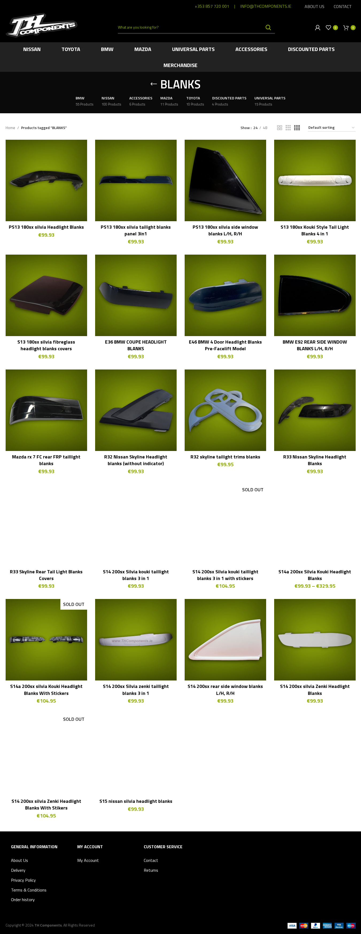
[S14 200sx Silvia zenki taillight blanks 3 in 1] (136, 639)
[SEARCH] (268, 27)
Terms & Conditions (28, 890)
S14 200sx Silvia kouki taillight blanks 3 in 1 (136, 575)
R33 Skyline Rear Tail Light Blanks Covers (46, 575)
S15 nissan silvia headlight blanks (135, 801)
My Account (88, 860)
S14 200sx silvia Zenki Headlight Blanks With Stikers (46, 804)
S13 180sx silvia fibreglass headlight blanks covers (46, 345)
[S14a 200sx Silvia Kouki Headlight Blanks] (315, 525)
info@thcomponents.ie (265, 6)
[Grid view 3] (288, 127)
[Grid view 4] (297, 127)
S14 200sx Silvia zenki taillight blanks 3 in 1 (136, 689)
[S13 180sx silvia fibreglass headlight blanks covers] (46, 295)
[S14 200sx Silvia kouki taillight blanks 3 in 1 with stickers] (225, 525)
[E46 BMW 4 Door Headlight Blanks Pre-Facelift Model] (225, 295)
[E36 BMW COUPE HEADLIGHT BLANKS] (136, 295)
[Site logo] (42, 25)
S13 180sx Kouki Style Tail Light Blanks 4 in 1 (315, 230)
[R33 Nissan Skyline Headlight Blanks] (315, 410)
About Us (19, 860)
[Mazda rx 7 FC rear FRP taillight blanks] (46, 410)
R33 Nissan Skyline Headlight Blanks (314, 460)
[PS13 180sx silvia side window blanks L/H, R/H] (225, 180)
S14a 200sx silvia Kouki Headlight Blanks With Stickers (46, 689)
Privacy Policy (23, 880)
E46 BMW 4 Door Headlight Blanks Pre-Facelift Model (225, 345)
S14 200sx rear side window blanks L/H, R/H (225, 689)
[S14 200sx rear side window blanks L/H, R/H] (225, 639)
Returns (151, 870)
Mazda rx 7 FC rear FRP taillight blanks (46, 460)
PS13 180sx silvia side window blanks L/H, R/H (225, 230)
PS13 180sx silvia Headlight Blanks (46, 227)
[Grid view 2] (279, 127)
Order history (23, 899)
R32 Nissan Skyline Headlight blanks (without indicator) (135, 460)
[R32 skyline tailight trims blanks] (225, 410)
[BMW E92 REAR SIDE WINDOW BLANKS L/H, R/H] (315, 295)
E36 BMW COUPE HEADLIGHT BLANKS (136, 345)
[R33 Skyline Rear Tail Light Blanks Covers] (46, 525)
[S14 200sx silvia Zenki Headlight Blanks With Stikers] (46, 754)
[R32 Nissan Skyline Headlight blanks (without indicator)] (136, 410)
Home (10, 127)
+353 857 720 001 (212, 6)
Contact (151, 860)
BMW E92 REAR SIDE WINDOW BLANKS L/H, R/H (315, 345)
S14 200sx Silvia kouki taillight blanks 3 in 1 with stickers (225, 575)
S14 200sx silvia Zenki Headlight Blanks (315, 689)
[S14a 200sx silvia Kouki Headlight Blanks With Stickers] (46, 639)
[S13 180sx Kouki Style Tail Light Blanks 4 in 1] (315, 180)
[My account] (317, 27)
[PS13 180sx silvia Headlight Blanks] (46, 180)
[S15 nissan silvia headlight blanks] (136, 754)
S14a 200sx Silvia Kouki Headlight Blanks (314, 575)
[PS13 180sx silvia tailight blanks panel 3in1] (136, 180)
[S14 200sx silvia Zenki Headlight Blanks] (315, 639)
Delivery (18, 870)
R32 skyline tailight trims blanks (225, 456)
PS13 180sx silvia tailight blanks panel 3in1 (136, 230)
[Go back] (153, 84)
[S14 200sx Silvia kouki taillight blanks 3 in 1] (136, 525)
